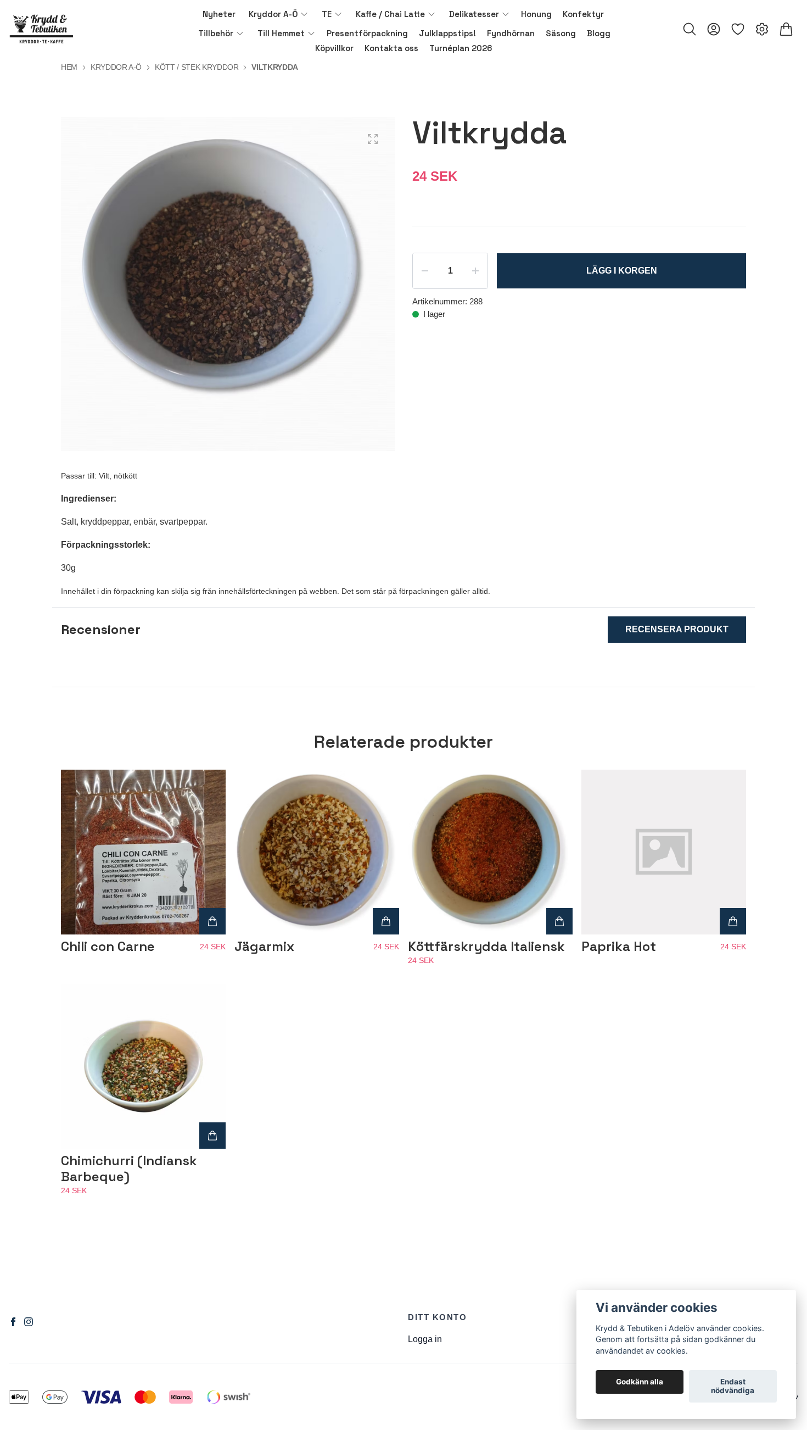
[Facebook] (13, 1321)
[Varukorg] (786, 29)
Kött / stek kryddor (196, 67)
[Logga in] (714, 29)
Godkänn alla (639, 1382)
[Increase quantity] (475, 270)
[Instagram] (28, 1321)
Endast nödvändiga (732, 1386)
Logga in (425, 1339)
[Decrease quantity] (425, 270)
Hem (69, 67)
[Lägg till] (212, 921)
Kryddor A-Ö (116, 67)
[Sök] (689, 29)
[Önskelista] (738, 29)
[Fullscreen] (373, 139)
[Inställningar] (762, 29)
